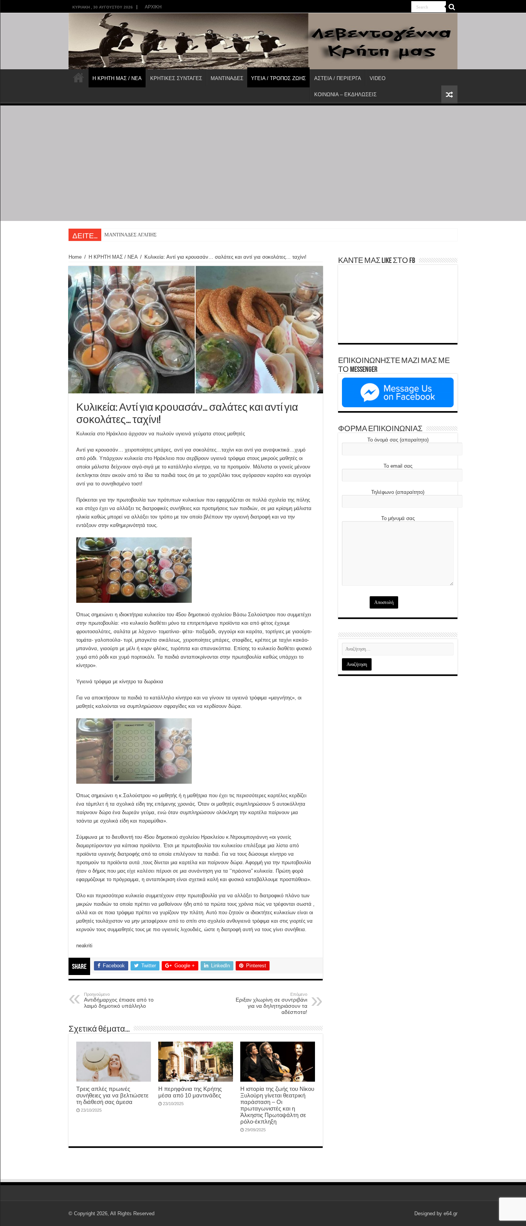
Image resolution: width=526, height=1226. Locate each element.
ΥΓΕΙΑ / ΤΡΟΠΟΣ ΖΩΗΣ (278, 78)
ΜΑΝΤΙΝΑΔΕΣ (227, 78)
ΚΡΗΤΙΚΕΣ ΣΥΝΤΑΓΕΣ (176, 78)
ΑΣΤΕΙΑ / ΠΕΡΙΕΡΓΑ (337, 78)
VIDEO (377, 78)
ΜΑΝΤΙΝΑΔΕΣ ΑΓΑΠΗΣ (130, 235)
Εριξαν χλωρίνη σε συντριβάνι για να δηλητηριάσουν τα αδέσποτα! (271, 1003)
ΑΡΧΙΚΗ (153, 7)
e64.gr (450, 1213)
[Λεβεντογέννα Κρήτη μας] (263, 41)
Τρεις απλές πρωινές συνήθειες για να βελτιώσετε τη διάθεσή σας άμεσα (112, 1095)
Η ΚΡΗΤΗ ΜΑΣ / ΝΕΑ (117, 78)
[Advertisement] (263, 163)
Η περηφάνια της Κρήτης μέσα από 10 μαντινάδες (190, 1092)
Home (75, 257)
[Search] (451, 7)
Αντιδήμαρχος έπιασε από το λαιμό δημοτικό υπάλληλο (119, 1000)
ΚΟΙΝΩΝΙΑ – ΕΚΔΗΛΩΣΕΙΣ (345, 94)
